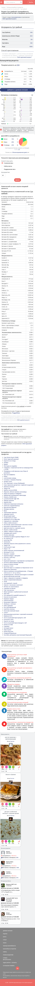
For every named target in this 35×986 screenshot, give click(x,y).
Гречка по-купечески (10, 597)
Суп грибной (24, 9)
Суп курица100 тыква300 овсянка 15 (15, 595)
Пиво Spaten (7, 630)
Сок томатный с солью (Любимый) (14, 483)
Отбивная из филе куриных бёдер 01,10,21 (17, 536)
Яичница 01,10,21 (9, 552)
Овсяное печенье (9, 486)
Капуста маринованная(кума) (12, 580)
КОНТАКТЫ (14, 962)
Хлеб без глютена (9, 609)
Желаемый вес (5, 172)
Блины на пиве (8, 624)
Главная (3, 7)
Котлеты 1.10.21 (8, 566)
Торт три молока (9, 590)
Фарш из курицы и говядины (12, 493)
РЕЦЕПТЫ (5, 933)
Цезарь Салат (8, 481)
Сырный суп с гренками (11, 521)
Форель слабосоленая (10, 530)
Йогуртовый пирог (9, 516)
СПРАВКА (5, 958)
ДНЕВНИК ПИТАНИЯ (7, 930)
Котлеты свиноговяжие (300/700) (13, 562)
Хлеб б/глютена (8, 600)
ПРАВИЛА (12, 965)
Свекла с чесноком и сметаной (13, 585)
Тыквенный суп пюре (10, 518)
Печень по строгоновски (11, 586)
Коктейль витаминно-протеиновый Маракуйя (18, 635)
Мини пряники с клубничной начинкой (16, 592)
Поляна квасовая (9, 535)
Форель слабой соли (10, 497)
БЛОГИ (4, 936)
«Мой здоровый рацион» (23, 420)
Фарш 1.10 (7, 549)
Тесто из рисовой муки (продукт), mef (15, 623)
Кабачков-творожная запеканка (13, 504)
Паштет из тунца (9, 621)
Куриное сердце (9, 599)
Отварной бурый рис (10, 633)
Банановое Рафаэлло (10, 602)
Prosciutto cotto (8, 619)
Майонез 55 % (8, 616)
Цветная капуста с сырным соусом (14, 528)
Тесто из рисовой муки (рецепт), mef (15, 618)
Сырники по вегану (9, 588)
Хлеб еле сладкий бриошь (12, 505)
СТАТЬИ (5, 939)
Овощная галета (9, 514)
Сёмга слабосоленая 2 (10, 523)
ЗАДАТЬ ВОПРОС (7, 962)
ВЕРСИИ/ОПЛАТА (7, 959)
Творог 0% (7, 488)
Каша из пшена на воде (11, 564)
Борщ (5, 476)
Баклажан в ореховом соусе (12, 526)
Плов (5, 581)
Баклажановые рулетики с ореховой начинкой (18, 614)
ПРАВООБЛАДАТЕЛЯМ (8, 954)
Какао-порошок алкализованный (14, 550)
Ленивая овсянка (9, 509)
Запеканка (7, 542)
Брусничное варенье (10, 507)
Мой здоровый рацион (9, 19)
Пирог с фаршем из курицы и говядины (16, 578)
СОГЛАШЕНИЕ (6, 965)
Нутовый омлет (8, 628)
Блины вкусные (8, 631)
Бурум (6, 464)
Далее (17, 180)
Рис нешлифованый (10, 607)
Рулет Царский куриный (11, 459)
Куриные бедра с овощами (12, 555)
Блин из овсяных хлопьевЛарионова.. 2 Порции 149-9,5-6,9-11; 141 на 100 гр (18, 572)
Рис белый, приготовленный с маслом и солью (18, 524)
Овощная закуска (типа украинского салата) (17, 543)
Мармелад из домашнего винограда (15, 495)
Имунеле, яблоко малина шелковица (15, 492)
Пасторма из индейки (10, 466)
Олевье (6, 462)
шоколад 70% (8, 540)
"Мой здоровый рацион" (24, 57)
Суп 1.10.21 (7, 559)
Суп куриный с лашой (10, 583)
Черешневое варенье (10, 512)
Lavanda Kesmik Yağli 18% (11, 499)
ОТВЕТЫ (5, 951)
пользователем (16, 17)
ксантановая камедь (10, 478)
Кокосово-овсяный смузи (11, 611)
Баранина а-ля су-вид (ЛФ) (12, 519)
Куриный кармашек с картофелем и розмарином (19, 561)
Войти (31, 2)
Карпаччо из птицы (10, 461)
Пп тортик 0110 (8, 538)
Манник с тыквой (9, 554)
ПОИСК (4, 942)
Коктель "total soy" (9, 557)
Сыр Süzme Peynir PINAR (11, 457)
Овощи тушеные (9, 500)
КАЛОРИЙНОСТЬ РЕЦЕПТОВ (9, 948)
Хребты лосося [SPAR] (10, 490)
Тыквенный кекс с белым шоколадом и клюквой (18, 574)
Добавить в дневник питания (17, 90)
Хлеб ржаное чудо (9, 547)
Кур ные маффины (9, 474)
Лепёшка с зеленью (10, 604)
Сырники (6, 626)
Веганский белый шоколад (12, 576)
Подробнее (16, 413)
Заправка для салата (10, 533)
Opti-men (6, 593)
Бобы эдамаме (8, 605)
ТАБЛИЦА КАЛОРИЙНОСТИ (9, 945)
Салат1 (6, 612)
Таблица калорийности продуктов (15, 7)
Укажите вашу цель (7, 161)
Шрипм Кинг (7, 502)
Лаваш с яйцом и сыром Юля (12, 531)
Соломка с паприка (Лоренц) (12, 480)
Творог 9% (7, 545)
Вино (5, 511)
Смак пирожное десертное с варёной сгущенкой (18, 485)
